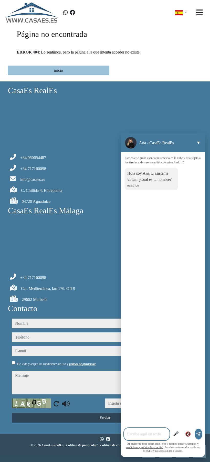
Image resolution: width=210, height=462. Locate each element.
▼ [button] (198, 142)
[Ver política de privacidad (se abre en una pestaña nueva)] (183, 162)
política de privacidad (82, 364)
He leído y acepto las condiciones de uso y (56, 364)
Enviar (105, 417)
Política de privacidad (82, 445)
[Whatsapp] (65, 12)
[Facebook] (72, 12)
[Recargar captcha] (56, 403)
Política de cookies (114, 445)
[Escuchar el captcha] (66, 403)
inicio (58, 70)
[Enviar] (198, 434)
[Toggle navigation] (199, 12)
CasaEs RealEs (53, 445)
